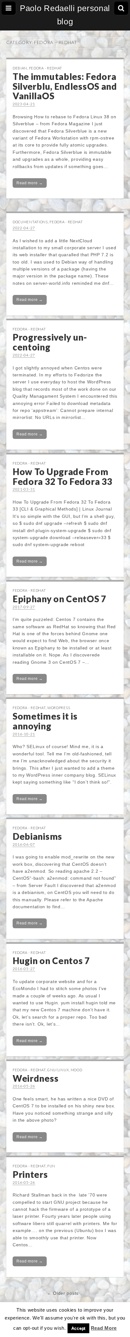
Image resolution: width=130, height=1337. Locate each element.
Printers (30, 1174)
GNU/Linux (58, 1070)
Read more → (29, 183)
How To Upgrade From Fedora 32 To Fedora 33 (62, 476)
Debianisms (37, 836)
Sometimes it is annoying (45, 721)
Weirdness (35, 1078)
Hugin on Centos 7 (51, 960)
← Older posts (63, 1293)
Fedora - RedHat (45, 68)
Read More (104, 1328)
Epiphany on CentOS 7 (59, 598)
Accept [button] (78, 1328)
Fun (51, 1166)
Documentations (30, 222)
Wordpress (58, 708)
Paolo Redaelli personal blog (65, 14)
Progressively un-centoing (50, 342)
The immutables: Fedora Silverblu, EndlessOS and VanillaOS (65, 86)
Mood (76, 1070)
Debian (20, 68)
